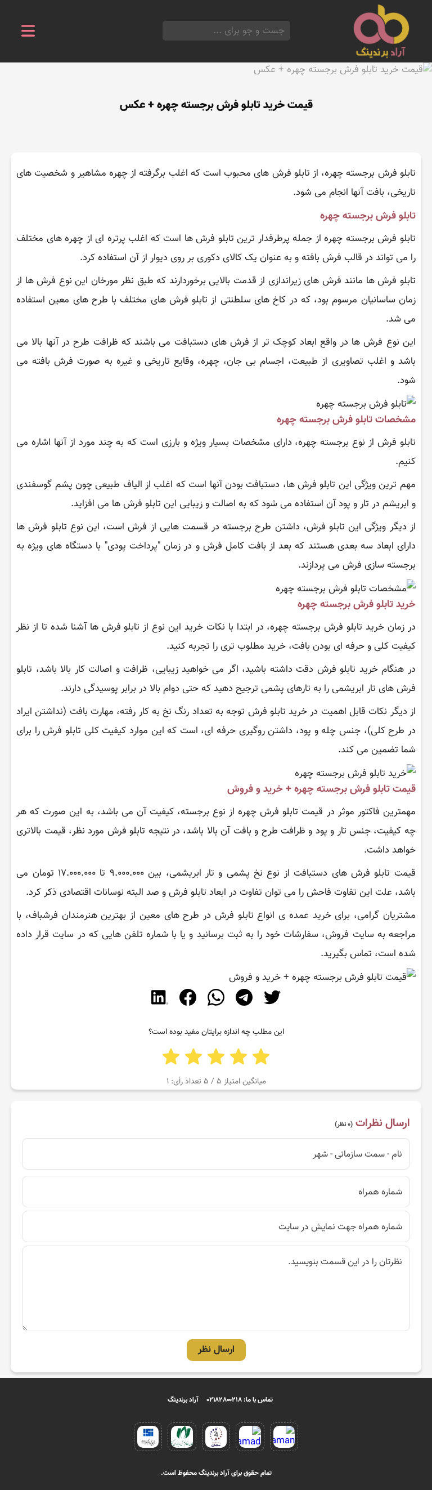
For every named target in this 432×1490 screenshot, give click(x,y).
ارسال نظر (216, 1349)
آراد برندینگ (183, 1400)
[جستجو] (166, 31)
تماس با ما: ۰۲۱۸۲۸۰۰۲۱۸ (240, 1400)
